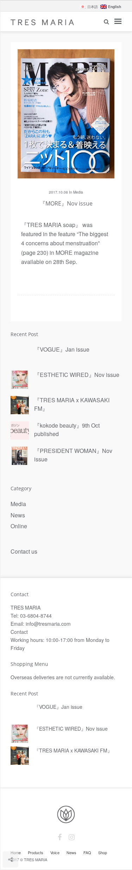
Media (78, 192)
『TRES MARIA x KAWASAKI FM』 (71, 404)
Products (35, 852)
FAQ (87, 852)
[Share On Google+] (43, 838)
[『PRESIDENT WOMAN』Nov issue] (20, 456)
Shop (102, 852)
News (18, 515)
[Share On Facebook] (11, 838)
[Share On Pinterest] (32, 838)
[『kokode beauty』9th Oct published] (20, 430)
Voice (54, 852)
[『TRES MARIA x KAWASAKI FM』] (20, 405)
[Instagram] (71, 837)
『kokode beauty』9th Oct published (67, 429)
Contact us (24, 551)
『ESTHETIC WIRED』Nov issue (76, 375)
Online (19, 526)
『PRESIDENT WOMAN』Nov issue (73, 455)
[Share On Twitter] (21, 838)
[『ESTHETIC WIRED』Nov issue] (20, 380)
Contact (22, 631)
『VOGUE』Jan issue (61, 349)
